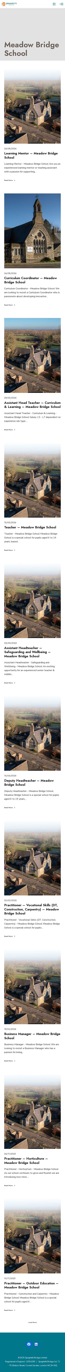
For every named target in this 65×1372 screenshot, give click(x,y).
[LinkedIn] (36, 1344)
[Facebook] (29, 1344)
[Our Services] (54, 4)
